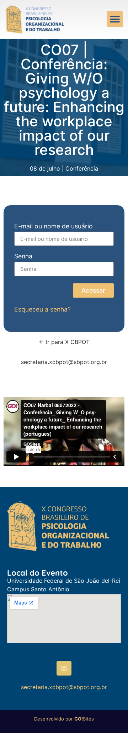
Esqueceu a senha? (42, 309)
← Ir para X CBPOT (64, 341)
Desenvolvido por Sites (64, 719)
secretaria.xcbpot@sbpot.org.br (64, 361)
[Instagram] (64, 668)
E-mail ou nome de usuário (53, 226)
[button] (115, 19)
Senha (23, 256)
